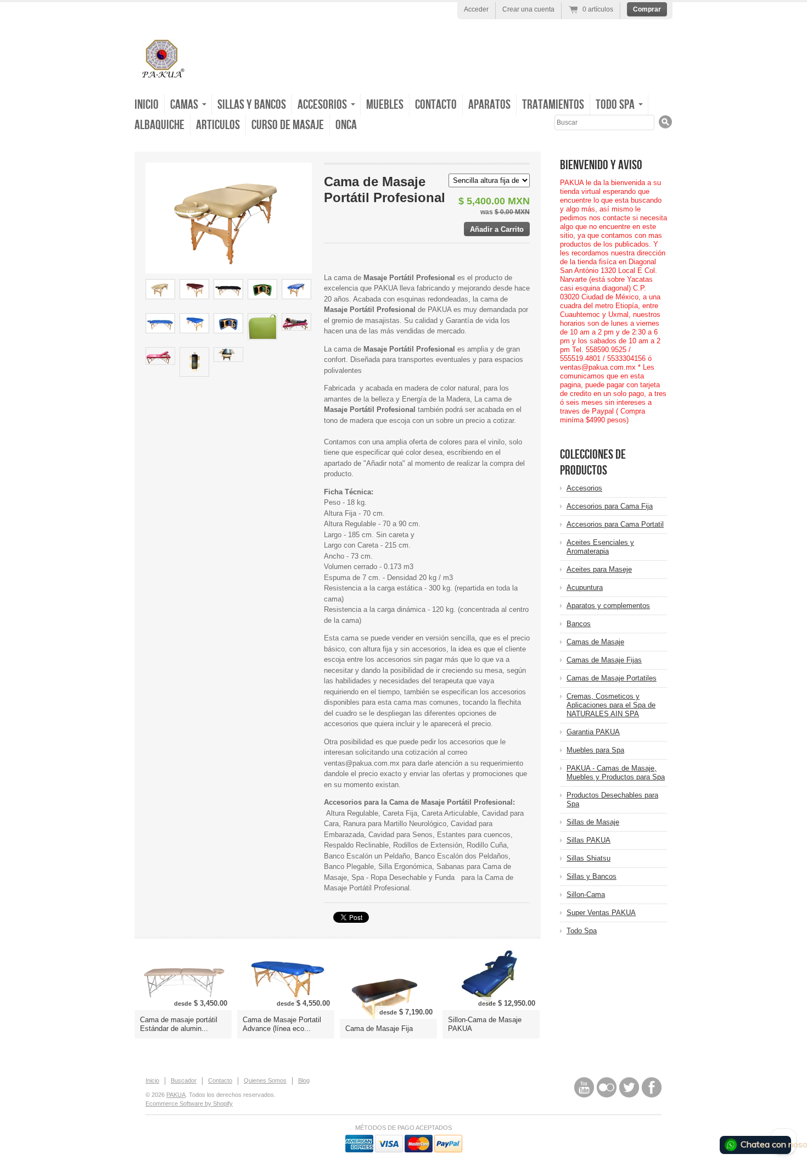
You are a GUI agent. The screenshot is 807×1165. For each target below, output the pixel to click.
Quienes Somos (265, 1080)
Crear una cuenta (528, 9)
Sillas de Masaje (593, 822)
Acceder (476, 9)
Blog (304, 1080)
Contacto (436, 105)
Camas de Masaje (595, 642)
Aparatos (489, 105)
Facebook (652, 1087)
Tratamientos (553, 105)
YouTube (584, 1087)
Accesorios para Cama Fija (610, 506)
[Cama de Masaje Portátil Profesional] (160, 289)
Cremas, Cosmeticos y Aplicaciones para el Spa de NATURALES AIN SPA (611, 705)
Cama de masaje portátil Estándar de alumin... (178, 1024)
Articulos (218, 125)
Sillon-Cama (586, 894)
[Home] (161, 76)
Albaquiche (159, 125)
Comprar (647, 9)
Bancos (579, 624)
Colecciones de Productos (593, 462)
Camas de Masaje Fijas (604, 660)
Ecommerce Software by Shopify (189, 1103)
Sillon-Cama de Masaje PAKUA (485, 1024)
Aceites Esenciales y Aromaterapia (600, 546)
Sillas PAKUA (588, 840)
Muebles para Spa (595, 750)
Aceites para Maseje (599, 569)
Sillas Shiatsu (588, 858)
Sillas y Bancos (251, 105)
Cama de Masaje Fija (379, 1028)
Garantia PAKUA (593, 732)
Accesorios (584, 488)
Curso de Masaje (287, 125)
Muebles (385, 105)
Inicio (146, 105)
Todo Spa (582, 931)
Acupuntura (585, 587)
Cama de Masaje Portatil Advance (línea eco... (282, 1024)
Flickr (607, 1087)
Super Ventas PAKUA (601, 912)
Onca (346, 125)
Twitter (629, 1087)
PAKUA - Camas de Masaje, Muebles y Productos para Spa (616, 772)
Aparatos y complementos (608, 605)
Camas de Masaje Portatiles (612, 678)
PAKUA (176, 1094)
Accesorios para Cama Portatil (615, 524)
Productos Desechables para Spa (612, 799)
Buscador (184, 1080)
